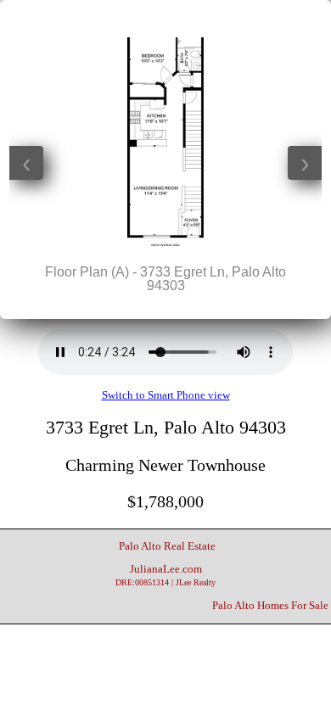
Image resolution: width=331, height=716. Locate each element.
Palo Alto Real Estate (167, 546)
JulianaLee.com (165, 575)
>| (199, 17)
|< (131, 17)
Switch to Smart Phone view (166, 395)
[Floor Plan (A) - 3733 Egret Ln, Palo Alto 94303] (165, 242)
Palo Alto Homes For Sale (270, 606)
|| (165, 17)
